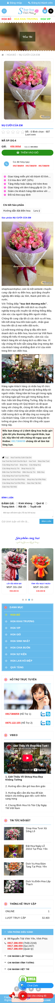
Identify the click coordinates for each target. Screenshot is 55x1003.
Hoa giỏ (15, 634)
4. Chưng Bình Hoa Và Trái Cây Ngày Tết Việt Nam (26, 806)
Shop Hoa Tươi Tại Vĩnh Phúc (13, 479)
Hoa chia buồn (20, 647)
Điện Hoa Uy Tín (29, 472)
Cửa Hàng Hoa (35, 465)
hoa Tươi (32, 461)
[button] (23, 600)
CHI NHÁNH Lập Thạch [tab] (20, 956)
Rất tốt (22, 506)
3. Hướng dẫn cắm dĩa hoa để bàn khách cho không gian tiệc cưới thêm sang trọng (25, 796)
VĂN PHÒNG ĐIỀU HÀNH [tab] (20, 932)
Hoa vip (46, 19)
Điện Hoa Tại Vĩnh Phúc (11, 472)
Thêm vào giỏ (29, 152)
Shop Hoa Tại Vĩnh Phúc (36, 479)
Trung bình (8, 506)
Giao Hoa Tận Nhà (9, 487)
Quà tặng (16, 667)
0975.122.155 (13, 723)
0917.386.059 (15, 943)
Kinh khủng (25, 503)
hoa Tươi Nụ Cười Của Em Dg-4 (14, 461)
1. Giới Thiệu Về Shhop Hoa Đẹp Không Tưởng (24, 778)
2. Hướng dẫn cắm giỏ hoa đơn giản (25, 786)
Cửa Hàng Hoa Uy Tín (11, 468)
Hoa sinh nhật (20, 641)
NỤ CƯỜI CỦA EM (29, 55)
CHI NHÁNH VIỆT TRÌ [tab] (18, 969)
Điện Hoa (40, 472)
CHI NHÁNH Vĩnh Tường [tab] (21, 963)
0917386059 (18, 166)
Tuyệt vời (35, 506)
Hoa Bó (6, 19)
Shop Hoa (23, 465)
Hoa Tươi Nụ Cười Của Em (21, 457)
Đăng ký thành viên (42, 3)
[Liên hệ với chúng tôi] (43, 714)
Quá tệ (40, 503)
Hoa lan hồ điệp (21, 661)
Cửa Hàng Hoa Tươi (10, 465)
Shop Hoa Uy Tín (28, 468)
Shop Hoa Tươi (43, 461)
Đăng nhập (15, 3)
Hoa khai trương (26, 19)
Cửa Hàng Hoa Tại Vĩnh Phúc (13, 483)
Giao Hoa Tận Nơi (34, 483)
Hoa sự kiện (18, 654)
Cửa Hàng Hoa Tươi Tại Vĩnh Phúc (15, 476)
